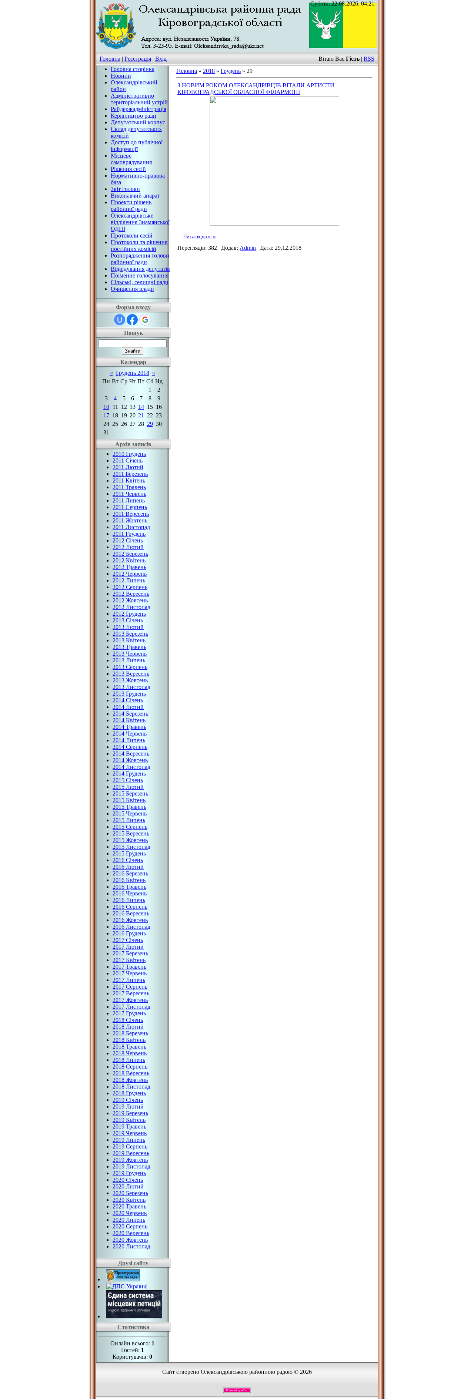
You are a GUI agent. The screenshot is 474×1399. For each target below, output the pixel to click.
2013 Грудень (129, 693)
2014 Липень (129, 740)
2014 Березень (130, 713)
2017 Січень (128, 940)
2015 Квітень (129, 800)
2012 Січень (128, 540)
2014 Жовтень (130, 760)
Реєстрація (137, 59)
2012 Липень (129, 580)
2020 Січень (128, 1180)
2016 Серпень (130, 907)
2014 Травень (129, 727)
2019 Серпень (130, 1146)
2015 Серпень (130, 827)
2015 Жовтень (130, 840)
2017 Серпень (130, 986)
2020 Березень (130, 1193)
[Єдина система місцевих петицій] (134, 1316)
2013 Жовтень (130, 680)
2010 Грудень (129, 454)
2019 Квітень (129, 1120)
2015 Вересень (131, 833)
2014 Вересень (131, 753)
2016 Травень (129, 887)
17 (106, 415)
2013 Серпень (130, 667)
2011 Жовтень (130, 520)
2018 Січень (128, 1020)
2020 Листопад (131, 1246)
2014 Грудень (129, 773)
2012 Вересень (131, 594)
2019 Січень (128, 1100)
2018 (209, 71)
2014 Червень (130, 733)
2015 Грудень (129, 853)
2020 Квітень (129, 1200)
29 (150, 424)
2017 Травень (129, 967)
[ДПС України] (126, 1286)
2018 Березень (130, 1033)
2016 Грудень (129, 933)
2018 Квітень (129, 1040)
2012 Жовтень (130, 600)
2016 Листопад (131, 927)
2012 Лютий (128, 547)
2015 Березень (130, 793)
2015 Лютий (128, 787)
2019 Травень (129, 1126)
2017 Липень (129, 980)
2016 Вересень (131, 913)
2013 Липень (129, 660)
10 (106, 407)
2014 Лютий (128, 707)
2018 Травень (129, 1046)
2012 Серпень (130, 587)
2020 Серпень (130, 1226)
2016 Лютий (128, 867)
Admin (248, 248)
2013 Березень (130, 633)
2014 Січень (128, 700)
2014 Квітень (129, 720)
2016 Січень (128, 860)
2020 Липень (129, 1220)
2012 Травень (129, 567)
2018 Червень (130, 1053)
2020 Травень (129, 1206)
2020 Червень (130, 1213)
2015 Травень (129, 807)
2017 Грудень (129, 1013)
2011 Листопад (131, 527)
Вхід (161, 59)
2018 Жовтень (130, 1080)
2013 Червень (130, 653)
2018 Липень (129, 1060)
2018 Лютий (128, 1026)
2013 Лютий (128, 627)
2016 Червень (130, 893)
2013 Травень (129, 647)
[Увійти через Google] (145, 320)
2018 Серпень (130, 1066)
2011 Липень (129, 500)
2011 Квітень (129, 480)
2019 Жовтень (130, 1160)
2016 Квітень (129, 880)
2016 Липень (129, 900)
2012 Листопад (131, 607)
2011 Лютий (128, 467)
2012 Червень (130, 574)
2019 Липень (129, 1140)
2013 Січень (128, 620)
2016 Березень (130, 873)
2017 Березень (130, 953)
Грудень (231, 71)
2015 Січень (128, 780)
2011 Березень (130, 474)
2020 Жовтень (130, 1240)
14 (141, 407)
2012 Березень (130, 554)
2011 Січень (128, 460)
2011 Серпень (130, 507)
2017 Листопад (131, 1006)
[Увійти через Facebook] (132, 319)
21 (141, 415)
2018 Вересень (131, 1073)
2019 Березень (130, 1113)
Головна (110, 59)
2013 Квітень (129, 640)
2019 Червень (130, 1133)
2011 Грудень (129, 534)
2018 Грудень (129, 1093)
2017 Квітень (129, 960)
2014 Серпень (130, 747)
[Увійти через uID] (119, 319)
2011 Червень (129, 494)
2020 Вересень (131, 1233)
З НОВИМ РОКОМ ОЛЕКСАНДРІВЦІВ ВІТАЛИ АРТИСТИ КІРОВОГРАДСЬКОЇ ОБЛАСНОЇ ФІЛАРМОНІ (255, 88)
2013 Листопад (131, 687)
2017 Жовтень (130, 1000)
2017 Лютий (128, 947)
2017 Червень (130, 973)
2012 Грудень (129, 614)
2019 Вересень (131, 1153)
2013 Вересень (131, 673)
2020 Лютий (128, 1186)
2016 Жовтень (130, 920)
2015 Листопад (131, 847)
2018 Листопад (131, 1086)
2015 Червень (130, 813)
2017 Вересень (131, 993)
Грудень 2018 (132, 373)
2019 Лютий (128, 1106)
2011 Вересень (131, 514)
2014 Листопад (131, 767)
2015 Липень (129, 820)
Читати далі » (199, 236)
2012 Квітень (129, 560)
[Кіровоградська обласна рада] (123, 1279)
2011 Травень (129, 487)
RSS (369, 59)
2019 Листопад (131, 1166)
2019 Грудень (129, 1173)
